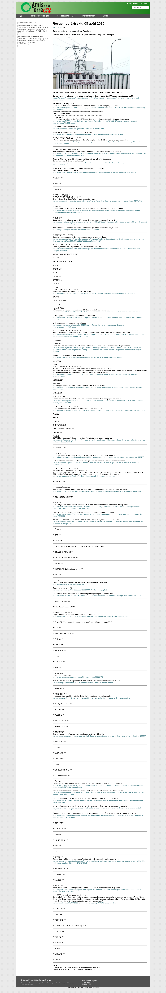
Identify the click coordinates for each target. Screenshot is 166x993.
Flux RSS (87, 984)
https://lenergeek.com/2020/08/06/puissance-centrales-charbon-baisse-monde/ (83, 683)
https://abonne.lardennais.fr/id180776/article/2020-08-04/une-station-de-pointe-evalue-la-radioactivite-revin (94, 293)
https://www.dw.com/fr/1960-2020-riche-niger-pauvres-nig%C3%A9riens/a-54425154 (85, 903)
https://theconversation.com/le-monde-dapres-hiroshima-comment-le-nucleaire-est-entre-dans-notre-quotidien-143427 (98, 457)
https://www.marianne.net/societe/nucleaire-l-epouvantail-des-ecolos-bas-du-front (84, 476)
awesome (96, 987)
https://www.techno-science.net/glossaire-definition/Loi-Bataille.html (78, 129)
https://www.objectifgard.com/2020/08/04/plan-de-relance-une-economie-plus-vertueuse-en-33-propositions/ (94, 172)
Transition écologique (39, 16)
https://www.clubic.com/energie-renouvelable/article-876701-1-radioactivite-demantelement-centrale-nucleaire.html (97, 491)
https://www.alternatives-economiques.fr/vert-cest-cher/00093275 (78, 677)
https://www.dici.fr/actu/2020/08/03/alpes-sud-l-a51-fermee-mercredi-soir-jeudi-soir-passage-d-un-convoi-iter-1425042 (98, 596)
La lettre (87, 982)
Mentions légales (90, 980)
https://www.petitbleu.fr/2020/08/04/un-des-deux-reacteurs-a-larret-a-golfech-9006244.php (87, 357)
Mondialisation (88, 16)
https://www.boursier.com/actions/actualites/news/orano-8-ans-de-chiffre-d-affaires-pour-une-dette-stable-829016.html (98, 201)
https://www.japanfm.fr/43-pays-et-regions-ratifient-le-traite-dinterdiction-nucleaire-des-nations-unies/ (91, 698)
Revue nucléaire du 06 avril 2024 (30, 25)
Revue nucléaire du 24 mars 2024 (30, 36)
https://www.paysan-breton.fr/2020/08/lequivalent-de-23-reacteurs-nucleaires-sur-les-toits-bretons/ (90, 616)
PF (67, 27)
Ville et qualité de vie (66, 16)
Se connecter (133, 3)
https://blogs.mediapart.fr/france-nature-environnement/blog (76, 230)
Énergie (106, 16)
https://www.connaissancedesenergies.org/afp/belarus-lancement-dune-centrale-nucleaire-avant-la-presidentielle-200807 (99, 736)
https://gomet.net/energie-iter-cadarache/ (68, 584)
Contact (145, 3)
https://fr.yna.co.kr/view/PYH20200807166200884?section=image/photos (81, 590)
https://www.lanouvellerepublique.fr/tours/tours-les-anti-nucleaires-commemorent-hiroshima (88, 134)
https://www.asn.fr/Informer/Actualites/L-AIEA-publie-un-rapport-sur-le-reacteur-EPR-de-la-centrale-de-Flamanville (96, 312)
